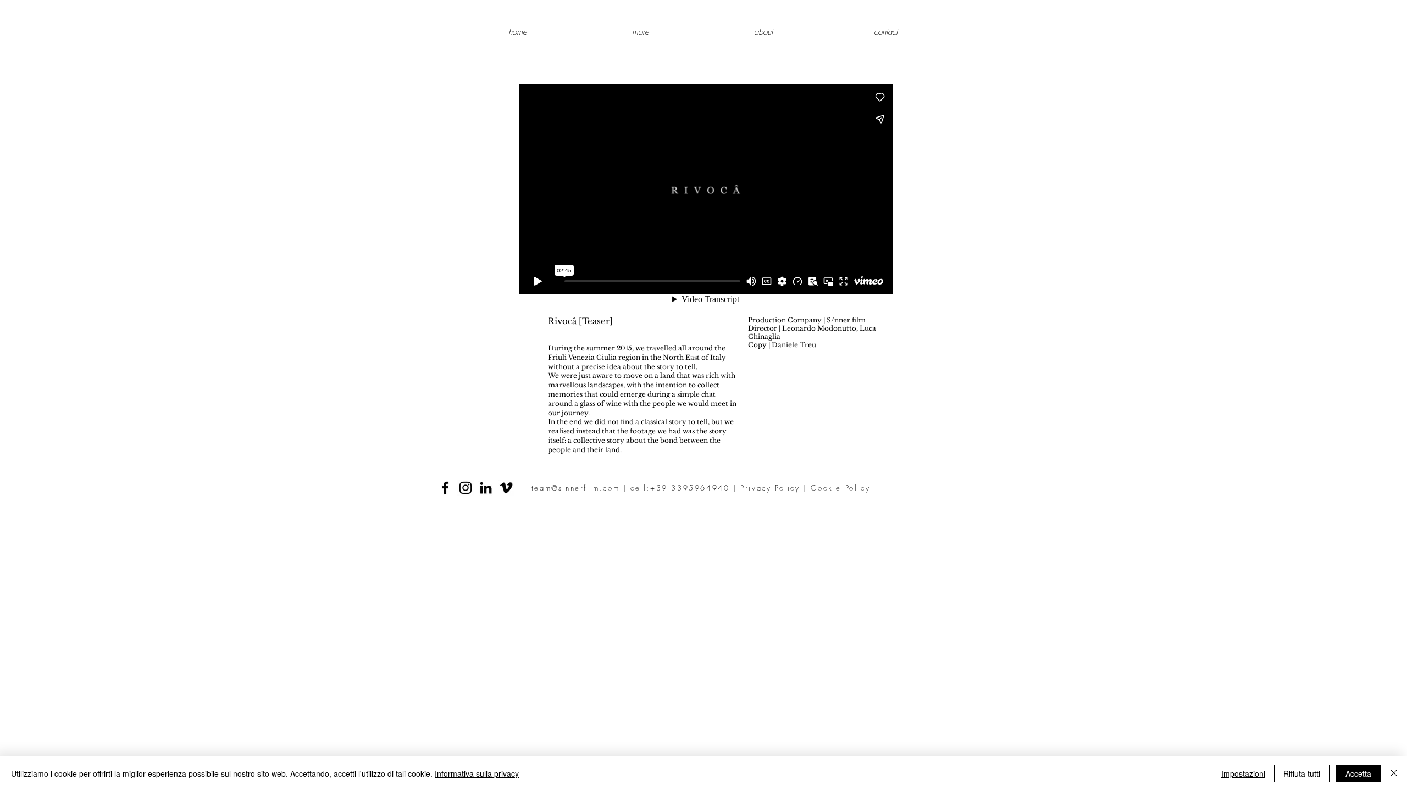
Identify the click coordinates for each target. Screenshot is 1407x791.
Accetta (1358, 773)
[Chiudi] (1393, 773)
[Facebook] (445, 488)
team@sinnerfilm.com (575, 488)
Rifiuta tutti (1301, 773)
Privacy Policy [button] (770, 488)
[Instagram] (465, 488)
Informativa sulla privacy (477, 773)
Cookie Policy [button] (840, 488)
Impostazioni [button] (1243, 773)
